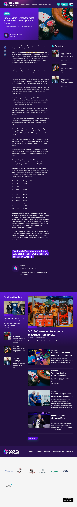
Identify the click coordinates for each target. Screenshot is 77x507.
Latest (23, 4)
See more (32, 438)
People (50, 4)
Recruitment (43, 4)
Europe (28, 4)
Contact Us (69, 451)
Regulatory (64, 50)
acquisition (64, 64)
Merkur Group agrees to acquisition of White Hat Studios (19, 350)
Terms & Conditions (43, 451)
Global (35, 4)
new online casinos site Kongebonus (32, 52)
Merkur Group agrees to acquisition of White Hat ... (67, 68)
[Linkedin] (5, 55)
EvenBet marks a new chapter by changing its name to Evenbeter (61, 355)
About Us (32, 451)
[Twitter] (5, 51)
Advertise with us (58, 451)
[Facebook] (5, 47)
